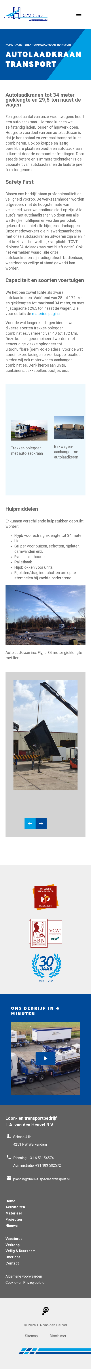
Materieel (14, 1213)
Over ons (13, 1257)
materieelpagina (46, 313)
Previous (30, 823)
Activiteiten (23, 44)
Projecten (14, 1219)
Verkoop (13, 1245)
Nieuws (12, 1226)
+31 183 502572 (48, 1165)
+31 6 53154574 (41, 1158)
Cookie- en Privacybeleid (25, 1282)
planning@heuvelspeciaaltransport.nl (41, 1179)
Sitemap (31, 1336)
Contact (12, 1263)
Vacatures (14, 1239)
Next (41, 823)
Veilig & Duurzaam (21, 1251)
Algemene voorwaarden (24, 1276)
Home (9, 44)
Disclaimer (58, 1336)
